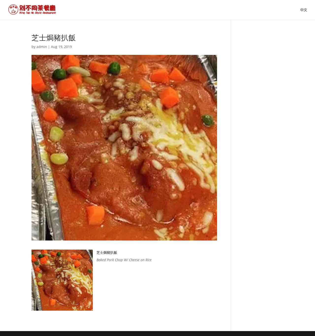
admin (41, 46)
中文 (303, 10)
